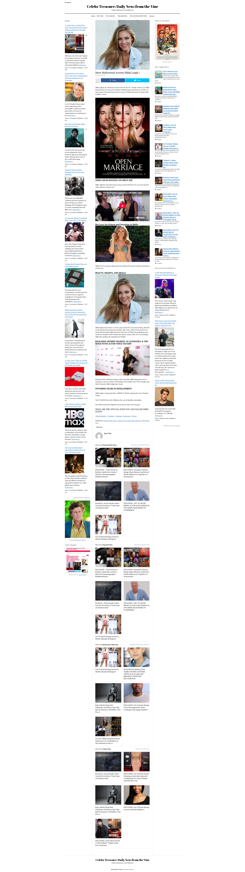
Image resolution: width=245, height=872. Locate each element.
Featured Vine (122, 421)
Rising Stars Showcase (134, 421)
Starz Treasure (82, 574)
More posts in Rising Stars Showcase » (140, 644)
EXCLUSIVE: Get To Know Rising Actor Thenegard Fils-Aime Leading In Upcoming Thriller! (136, 707)
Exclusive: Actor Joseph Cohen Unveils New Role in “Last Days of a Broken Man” (107, 505)
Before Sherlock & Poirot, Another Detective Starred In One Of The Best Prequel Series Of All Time (76, 313)
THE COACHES (110, 16)
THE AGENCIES (122, 16)
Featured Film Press (110, 421)
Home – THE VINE (97, 16)
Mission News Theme (116, 869)
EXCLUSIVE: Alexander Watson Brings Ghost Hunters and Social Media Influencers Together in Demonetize (136, 473)
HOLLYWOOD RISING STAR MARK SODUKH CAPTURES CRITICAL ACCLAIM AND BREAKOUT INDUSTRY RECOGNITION (134, 674)
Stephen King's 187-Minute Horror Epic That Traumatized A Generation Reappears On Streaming (76, 76)
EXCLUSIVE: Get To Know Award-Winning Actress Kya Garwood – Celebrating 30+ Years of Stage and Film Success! (136, 777)
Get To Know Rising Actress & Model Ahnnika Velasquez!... (171, 146)
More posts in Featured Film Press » (140, 445)
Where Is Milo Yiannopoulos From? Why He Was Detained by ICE (166, 382)
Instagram (126, 416)
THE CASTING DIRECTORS (138, 16)
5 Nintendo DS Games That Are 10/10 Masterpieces (76, 265)
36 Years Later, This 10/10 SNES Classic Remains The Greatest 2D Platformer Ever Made (76, 362)
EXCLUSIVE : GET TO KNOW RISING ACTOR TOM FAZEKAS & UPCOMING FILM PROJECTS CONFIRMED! (136, 506)
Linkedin (119, 416)
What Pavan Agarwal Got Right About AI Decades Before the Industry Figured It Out (165, 323)
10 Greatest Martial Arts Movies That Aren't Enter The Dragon (76, 219)
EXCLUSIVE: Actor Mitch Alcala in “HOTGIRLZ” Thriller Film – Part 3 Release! (107, 842)
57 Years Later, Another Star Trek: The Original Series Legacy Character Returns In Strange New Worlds (76, 28)
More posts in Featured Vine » (142, 544)
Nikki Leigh (99, 427)
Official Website (100, 416)
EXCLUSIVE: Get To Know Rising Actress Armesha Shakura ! (136, 808)
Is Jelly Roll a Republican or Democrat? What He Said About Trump (166, 274)
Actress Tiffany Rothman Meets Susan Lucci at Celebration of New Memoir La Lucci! (107, 740)
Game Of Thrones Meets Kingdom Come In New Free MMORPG (74, 172)
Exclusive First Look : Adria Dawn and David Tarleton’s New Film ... (171, 179)
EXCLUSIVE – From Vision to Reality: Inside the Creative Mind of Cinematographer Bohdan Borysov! (106, 473)
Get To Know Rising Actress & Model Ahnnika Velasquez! (107, 538)
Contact (151, 16)
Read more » (82, 65)
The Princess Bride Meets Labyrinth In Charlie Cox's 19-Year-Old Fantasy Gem (75, 450)
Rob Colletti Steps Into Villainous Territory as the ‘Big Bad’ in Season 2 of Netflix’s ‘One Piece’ (108, 708)
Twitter (134, 416)
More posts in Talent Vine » (143, 749)
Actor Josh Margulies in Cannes (77, 540)
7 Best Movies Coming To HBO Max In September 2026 (75, 405)
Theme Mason (87, 497)
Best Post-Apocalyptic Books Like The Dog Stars (75, 125)
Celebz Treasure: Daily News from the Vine (122, 6)
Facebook (111, 416)
